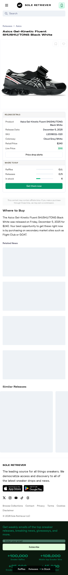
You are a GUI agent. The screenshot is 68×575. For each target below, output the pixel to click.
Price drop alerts (34, 154)
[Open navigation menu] (7, 5)
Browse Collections (13, 505)
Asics (18, 26)
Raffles (21, 569)
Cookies (61, 505)
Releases (7, 26)
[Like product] (64, 44)
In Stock (46, 569)
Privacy (41, 505)
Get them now (34, 185)
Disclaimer (8, 510)
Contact (29, 505)
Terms (50, 505)
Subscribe (34, 546)
